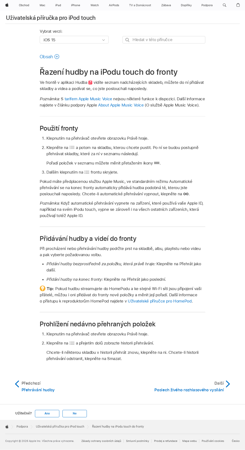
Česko (236, 441)
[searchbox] (163, 39)
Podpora (22, 426)
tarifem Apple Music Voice (88, 98)
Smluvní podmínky (137, 441)
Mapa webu (189, 441)
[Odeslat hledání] (127, 39)
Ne (75, 413)
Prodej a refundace (165, 441)
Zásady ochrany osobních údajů (101, 441)
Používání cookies (213, 441)
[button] (224, 5)
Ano (47, 413)
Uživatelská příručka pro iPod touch (51, 17)
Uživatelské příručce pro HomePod (160, 301)
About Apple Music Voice (121, 105)
